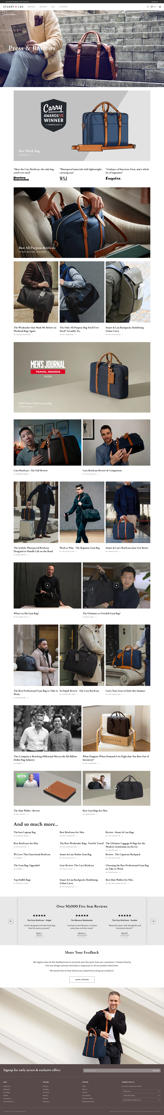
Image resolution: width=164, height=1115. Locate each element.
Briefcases (6, 1086)
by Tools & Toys (66, 869)
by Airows (18, 869)
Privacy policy (120, 1111)
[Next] (153, 921)
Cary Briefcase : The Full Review (31, 470)
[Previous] (11, 921)
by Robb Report (20, 555)
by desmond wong (21, 836)
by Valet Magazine (67, 836)
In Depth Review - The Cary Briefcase (79, 691)
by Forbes (18, 763)
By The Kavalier (89, 474)
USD (154, 6)
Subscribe (156, 1071)
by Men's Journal (26, 407)
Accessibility (86, 1095)
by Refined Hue (112, 850)
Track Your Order (87, 1098)
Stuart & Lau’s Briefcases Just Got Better (127, 548)
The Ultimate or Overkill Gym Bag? (102, 613)
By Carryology (112, 551)
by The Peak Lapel (113, 858)
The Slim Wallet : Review (27, 811)
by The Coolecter (67, 887)
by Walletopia (20, 814)
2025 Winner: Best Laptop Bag (35, 403)
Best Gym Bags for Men (95, 811)
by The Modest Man (68, 694)
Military (45, 1095)
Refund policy (112, 1111)
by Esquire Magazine (22, 334)
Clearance (46, 1101)
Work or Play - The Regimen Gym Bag (80, 548)
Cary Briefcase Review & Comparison (102, 470)
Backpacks (6, 1089)
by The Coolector (113, 694)
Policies (84, 1092)
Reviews (45, 1086)
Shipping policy (138, 1111)
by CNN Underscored (68, 847)
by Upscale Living (21, 883)
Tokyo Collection (8, 1101)
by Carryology (20, 698)
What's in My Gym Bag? (26, 613)
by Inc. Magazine (90, 763)
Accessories (7, 1098)
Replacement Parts (88, 1101)
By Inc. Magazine (67, 334)
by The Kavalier (20, 847)
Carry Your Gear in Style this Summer (125, 691)
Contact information (148, 1111)
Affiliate (45, 1098)
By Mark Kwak (89, 617)
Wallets (5, 1095)
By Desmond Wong (21, 474)
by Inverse (18, 858)
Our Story (46, 1092)
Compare (46, 1089)
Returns (84, 1089)
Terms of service (129, 1111)
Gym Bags (6, 1092)
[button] (31, 6)
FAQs (84, 1086)
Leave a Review (82, 979)
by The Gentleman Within (116, 883)
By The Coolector (113, 334)
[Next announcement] (160, 1)
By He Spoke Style (21, 617)
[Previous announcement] (4, 1)
